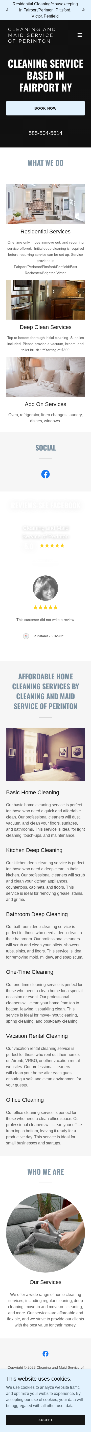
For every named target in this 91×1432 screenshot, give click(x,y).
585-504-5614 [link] (45, 133)
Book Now (45, 108)
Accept (45, 1420)
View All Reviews (45, 561)
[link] (33, 41)
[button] (80, 35)
